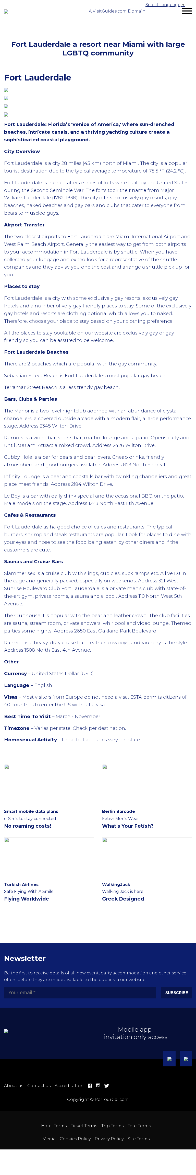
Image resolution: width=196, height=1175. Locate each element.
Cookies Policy (75, 1138)
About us (13, 1085)
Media (49, 1138)
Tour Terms (139, 1125)
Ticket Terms (84, 1125)
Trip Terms (112, 1125)
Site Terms (139, 1138)
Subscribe (176, 992)
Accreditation (69, 1085)
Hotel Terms (54, 1125)
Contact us (39, 1085)
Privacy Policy (109, 1138)
